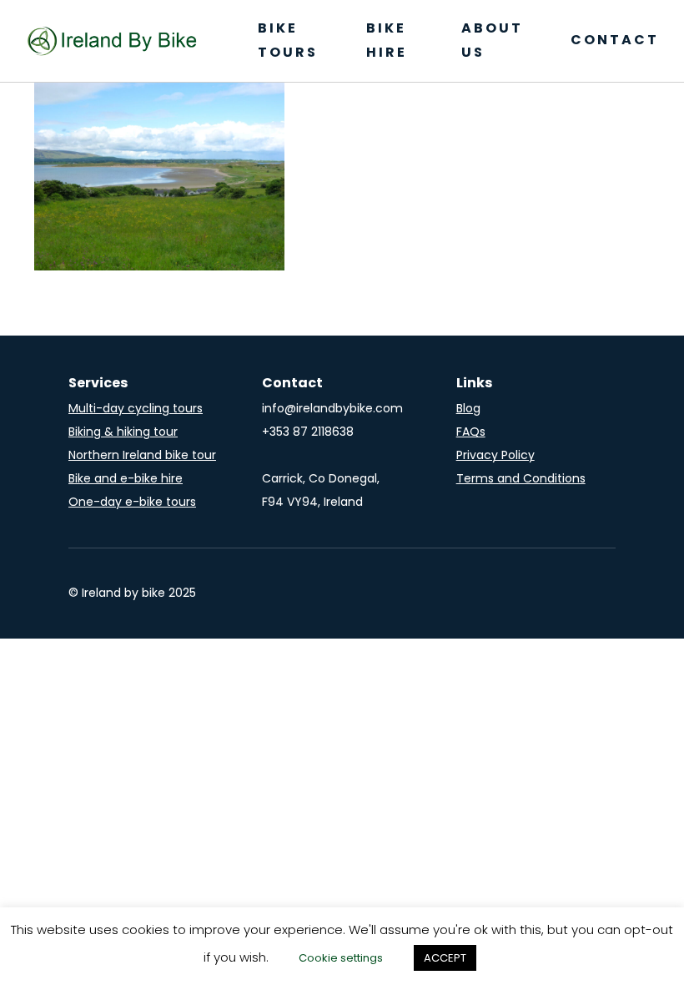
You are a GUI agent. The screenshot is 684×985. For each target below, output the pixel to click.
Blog (468, 408)
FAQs (470, 431)
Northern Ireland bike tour (142, 455)
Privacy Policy (495, 455)
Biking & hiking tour (123, 431)
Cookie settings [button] (341, 958)
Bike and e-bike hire (125, 478)
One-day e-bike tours (132, 501)
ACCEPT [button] (445, 958)
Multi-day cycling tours (135, 408)
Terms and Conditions (521, 478)
